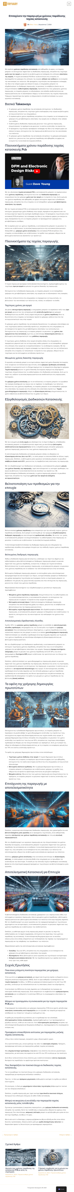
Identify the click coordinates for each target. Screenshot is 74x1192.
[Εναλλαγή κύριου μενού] (69, 4)
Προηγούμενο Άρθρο (10, 1135)
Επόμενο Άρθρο (65, 1135)
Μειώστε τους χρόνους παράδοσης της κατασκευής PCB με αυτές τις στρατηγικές (20, 1170)
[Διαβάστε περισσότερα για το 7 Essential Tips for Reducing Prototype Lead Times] (53, 1157)
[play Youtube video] (37, 171)
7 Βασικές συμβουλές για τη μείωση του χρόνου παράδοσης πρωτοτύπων (53, 1169)
